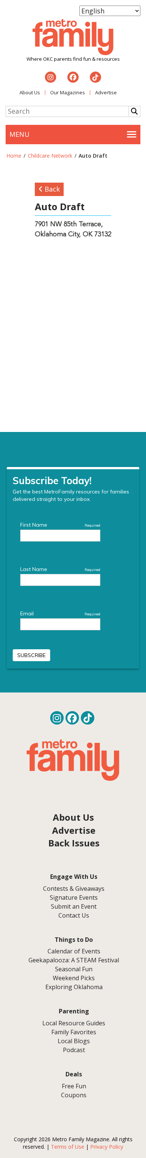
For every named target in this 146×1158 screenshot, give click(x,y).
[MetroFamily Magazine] (73, 37)
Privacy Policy (106, 1146)
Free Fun (74, 1086)
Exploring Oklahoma (74, 987)
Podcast (74, 1050)
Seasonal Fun (73, 969)
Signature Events (74, 897)
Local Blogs (74, 1041)
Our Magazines (67, 92)
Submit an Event (74, 906)
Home (13, 155)
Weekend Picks (74, 978)
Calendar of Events (74, 951)
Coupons (73, 1095)
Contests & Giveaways (73, 888)
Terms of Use (67, 1146)
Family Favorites (73, 1032)
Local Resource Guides (73, 1023)
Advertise (106, 92)
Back (51, 188)
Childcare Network (50, 155)
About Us (29, 92)
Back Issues (74, 843)
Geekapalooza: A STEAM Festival (73, 960)
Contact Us (73, 915)
